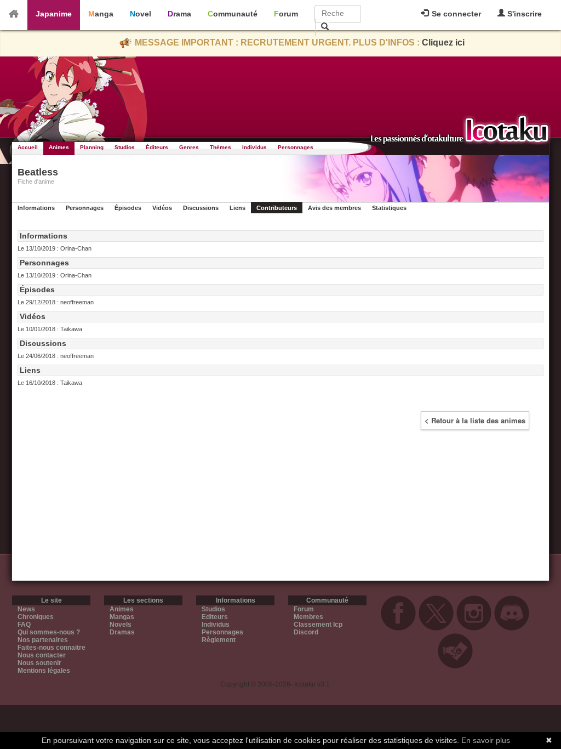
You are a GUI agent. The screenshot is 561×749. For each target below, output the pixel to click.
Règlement (219, 640)
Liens (237, 208)
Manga (100, 13)
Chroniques (36, 617)
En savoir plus (485, 740)
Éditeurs (157, 147)
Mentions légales (44, 670)
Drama (179, 13)
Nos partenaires (43, 640)
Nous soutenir (39, 663)
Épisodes (128, 208)
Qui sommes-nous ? (49, 632)
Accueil (28, 147)
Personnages (295, 147)
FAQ (24, 624)
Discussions (201, 208)
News (26, 609)
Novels (120, 624)
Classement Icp (318, 624)
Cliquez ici (443, 42)
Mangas (122, 617)
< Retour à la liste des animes (475, 420)
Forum (286, 13)
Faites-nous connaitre (51, 647)
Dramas (122, 632)
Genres (189, 147)
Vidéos (162, 208)
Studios (125, 147)
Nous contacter (42, 655)
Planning (92, 147)
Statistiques (389, 208)
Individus (254, 147)
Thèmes (220, 147)
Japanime (54, 13)
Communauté (232, 13)
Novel (140, 13)
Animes (59, 147)
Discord (306, 632)
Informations (36, 208)
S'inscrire (523, 13)
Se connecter (455, 13)
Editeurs (215, 617)
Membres (308, 617)
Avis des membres (334, 208)
